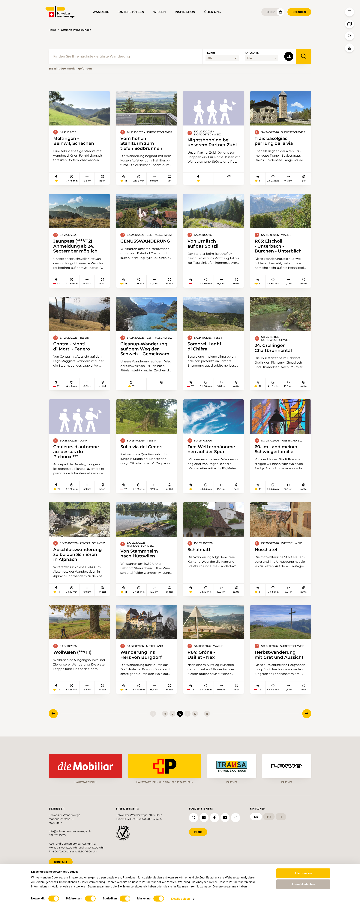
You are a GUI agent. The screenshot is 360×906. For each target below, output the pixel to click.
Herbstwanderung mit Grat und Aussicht (279, 655)
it (281, 816)
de (256, 816)
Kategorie (252, 53)
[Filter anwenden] (303, 56)
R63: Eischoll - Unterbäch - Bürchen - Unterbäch (278, 246)
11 (187, 713)
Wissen (159, 12)
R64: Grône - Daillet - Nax (201, 655)
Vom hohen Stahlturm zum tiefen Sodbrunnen (141, 143)
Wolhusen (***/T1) (72, 652)
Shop (270, 12)
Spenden (299, 12)
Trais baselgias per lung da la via (274, 141)
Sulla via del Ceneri (141, 446)
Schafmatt (199, 549)
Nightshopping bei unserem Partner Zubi (212, 142)
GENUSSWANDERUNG (145, 241)
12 (195, 713)
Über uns (212, 12)
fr (269, 816)
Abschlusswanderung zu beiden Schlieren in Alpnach (77, 554)
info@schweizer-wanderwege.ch (70, 831)
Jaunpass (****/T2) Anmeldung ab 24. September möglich (75, 246)
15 (207, 713)
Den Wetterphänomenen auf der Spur (212, 449)
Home (52, 29)
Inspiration (185, 12)
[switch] (90, 899)
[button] (349, 11)
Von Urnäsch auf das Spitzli (203, 244)
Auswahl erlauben (303, 884)
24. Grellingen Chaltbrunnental (273, 348)
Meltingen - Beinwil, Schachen (73, 141)
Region (210, 53)
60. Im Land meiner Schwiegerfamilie (276, 449)
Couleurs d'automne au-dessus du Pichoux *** (76, 451)
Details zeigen (180, 898)
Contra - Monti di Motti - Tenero (71, 346)
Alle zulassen (303, 873)
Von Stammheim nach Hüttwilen (139, 554)
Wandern (101, 12)
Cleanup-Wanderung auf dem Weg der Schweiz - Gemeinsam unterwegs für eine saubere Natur (144, 348)
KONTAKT (60, 862)
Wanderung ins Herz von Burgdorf (141, 655)
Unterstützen (131, 12)
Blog (198, 832)
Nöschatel (266, 549)
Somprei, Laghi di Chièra (204, 346)
